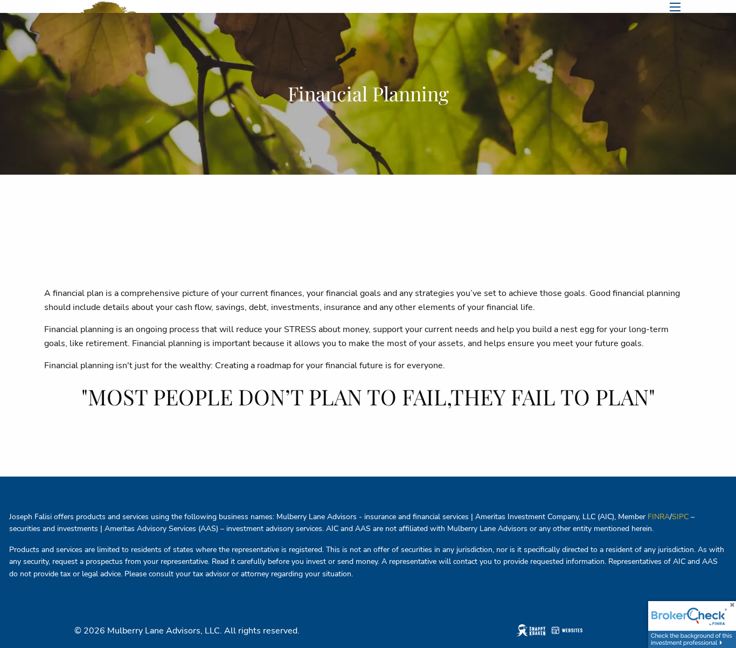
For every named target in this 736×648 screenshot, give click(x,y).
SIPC (680, 517)
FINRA (659, 517)
